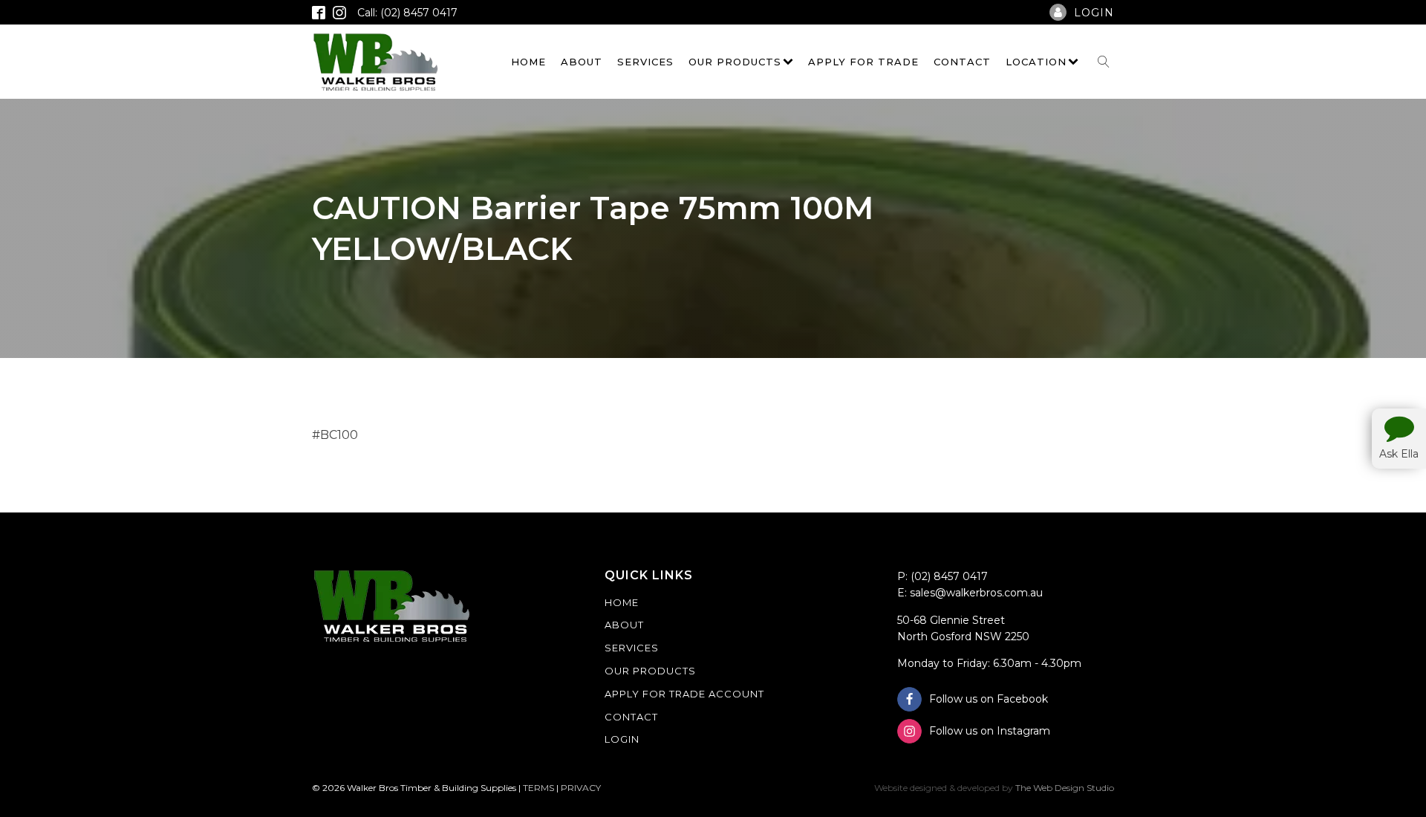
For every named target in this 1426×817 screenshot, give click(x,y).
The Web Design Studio (1064, 787)
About (581, 62)
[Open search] (1103, 61)
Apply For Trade (863, 62)
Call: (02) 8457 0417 (407, 12)
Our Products (734, 62)
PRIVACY (581, 787)
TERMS (538, 787)
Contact (962, 62)
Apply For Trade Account (684, 694)
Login (622, 739)
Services (645, 62)
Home (528, 62)
